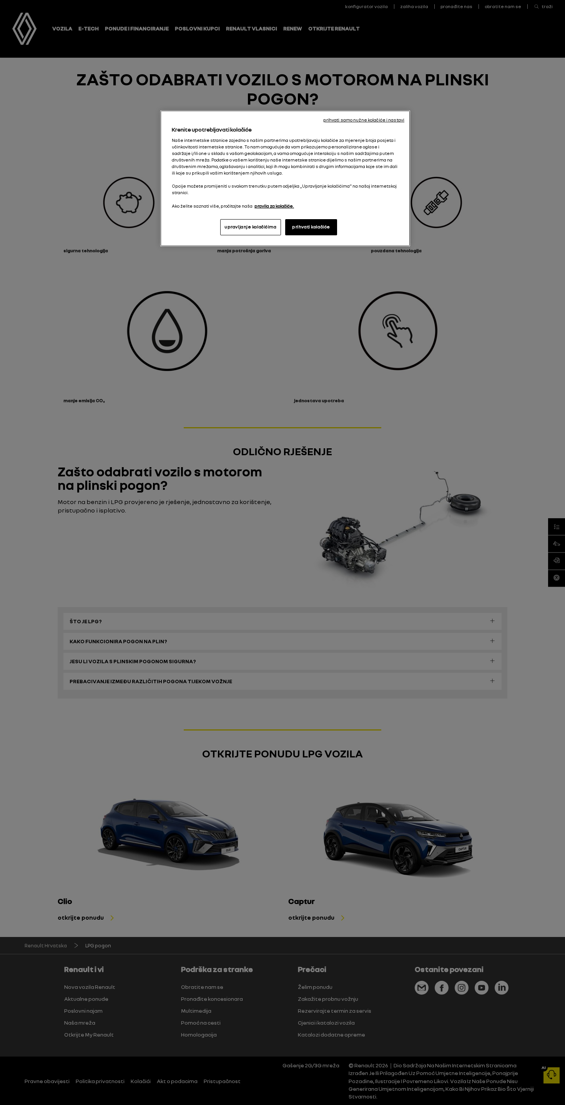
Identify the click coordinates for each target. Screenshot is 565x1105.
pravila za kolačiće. (274, 206)
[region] (285, 178)
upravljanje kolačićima (250, 227)
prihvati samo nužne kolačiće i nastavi (363, 120)
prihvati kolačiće (311, 227)
